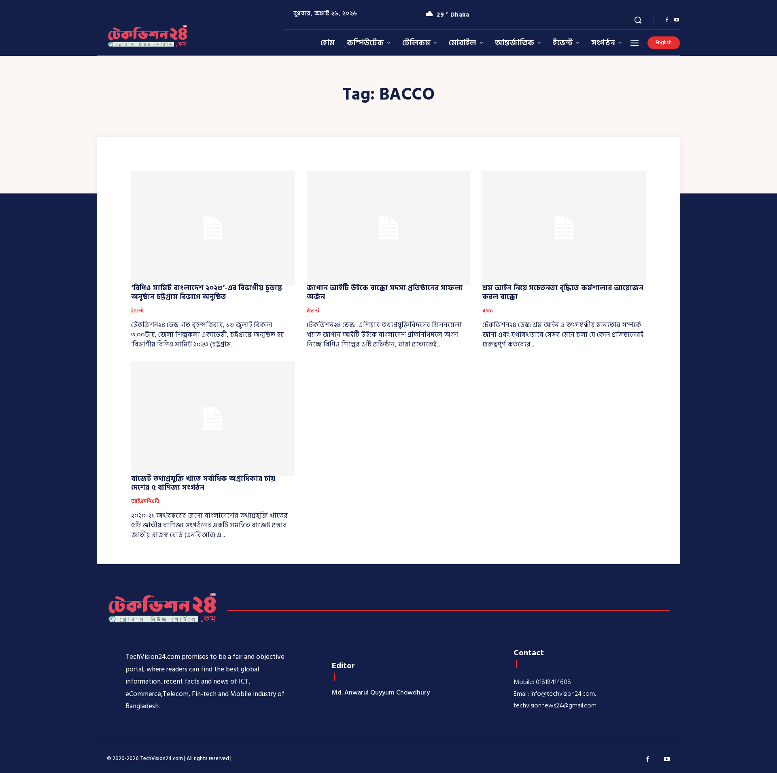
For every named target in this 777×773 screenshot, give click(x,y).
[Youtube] (676, 20)
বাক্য (487, 311)
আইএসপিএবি (145, 502)
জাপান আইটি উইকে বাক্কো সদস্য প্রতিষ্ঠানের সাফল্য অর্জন (385, 292)
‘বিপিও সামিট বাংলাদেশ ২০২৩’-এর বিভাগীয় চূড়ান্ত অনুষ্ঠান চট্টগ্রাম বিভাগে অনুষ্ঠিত (206, 292)
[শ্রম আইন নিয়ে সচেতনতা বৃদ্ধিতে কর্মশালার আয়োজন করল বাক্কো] (564, 228)
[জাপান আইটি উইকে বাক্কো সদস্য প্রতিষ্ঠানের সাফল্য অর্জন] (388, 228)
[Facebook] (667, 20)
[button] (638, 20)
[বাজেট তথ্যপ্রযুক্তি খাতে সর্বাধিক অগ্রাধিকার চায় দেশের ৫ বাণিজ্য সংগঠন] (213, 418)
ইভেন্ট (137, 311)
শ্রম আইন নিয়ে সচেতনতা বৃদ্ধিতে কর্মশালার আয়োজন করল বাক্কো (562, 292)
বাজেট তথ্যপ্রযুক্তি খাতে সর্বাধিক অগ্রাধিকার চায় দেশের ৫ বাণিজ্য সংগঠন (203, 483)
